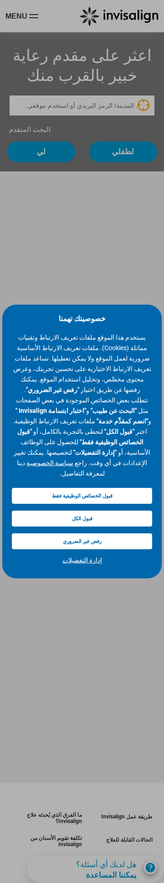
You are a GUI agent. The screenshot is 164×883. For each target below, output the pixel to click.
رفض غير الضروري (82, 541)
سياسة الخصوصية (49, 463)
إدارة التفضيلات (82, 560)
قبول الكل (82, 519)
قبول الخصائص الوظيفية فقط (82, 496)
